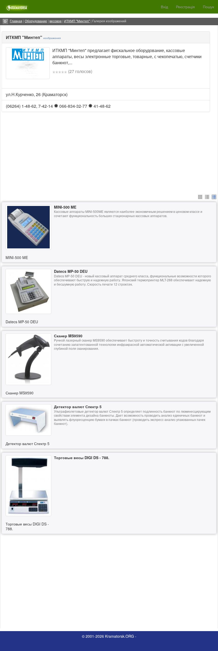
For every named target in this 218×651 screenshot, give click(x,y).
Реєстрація (185, 6)
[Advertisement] (109, 162)
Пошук (208, 6)
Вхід (164, 6)
